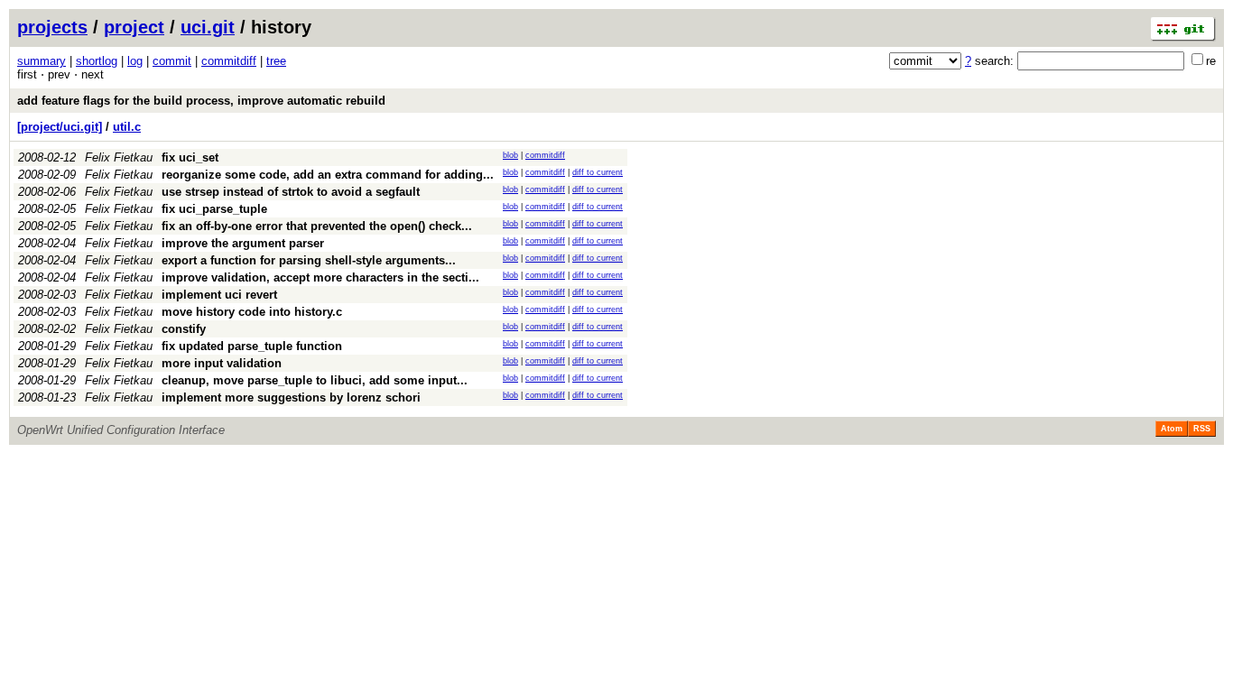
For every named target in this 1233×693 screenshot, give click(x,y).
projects (52, 27)
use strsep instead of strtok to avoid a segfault (291, 192)
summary (41, 61)
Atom (1171, 428)
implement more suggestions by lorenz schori (291, 397)
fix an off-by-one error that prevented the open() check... (317, 226)
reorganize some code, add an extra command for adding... (328, 174)
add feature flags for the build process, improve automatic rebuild (201, 100)
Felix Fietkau (119, 157)
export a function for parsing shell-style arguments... (309, 260)
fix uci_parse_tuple (214, 209)
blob (510, 155)
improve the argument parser (243, 243)
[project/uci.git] (59, 127)
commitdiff (228, 61)
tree (276, 61)
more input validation (222, 363)
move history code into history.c (252, 312)
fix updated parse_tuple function (252, 346)
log (135, 61)
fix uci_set (190, 157)
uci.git (208, 27)
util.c (127, 127)
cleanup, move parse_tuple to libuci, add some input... (315, 380)
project (134, 27)
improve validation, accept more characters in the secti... (320, 277)
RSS (1201, 428)
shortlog (96, 61)
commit (172, 61)
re (1211, 61)
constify (184, 329)
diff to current (597, 172)
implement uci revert (219, 294)
